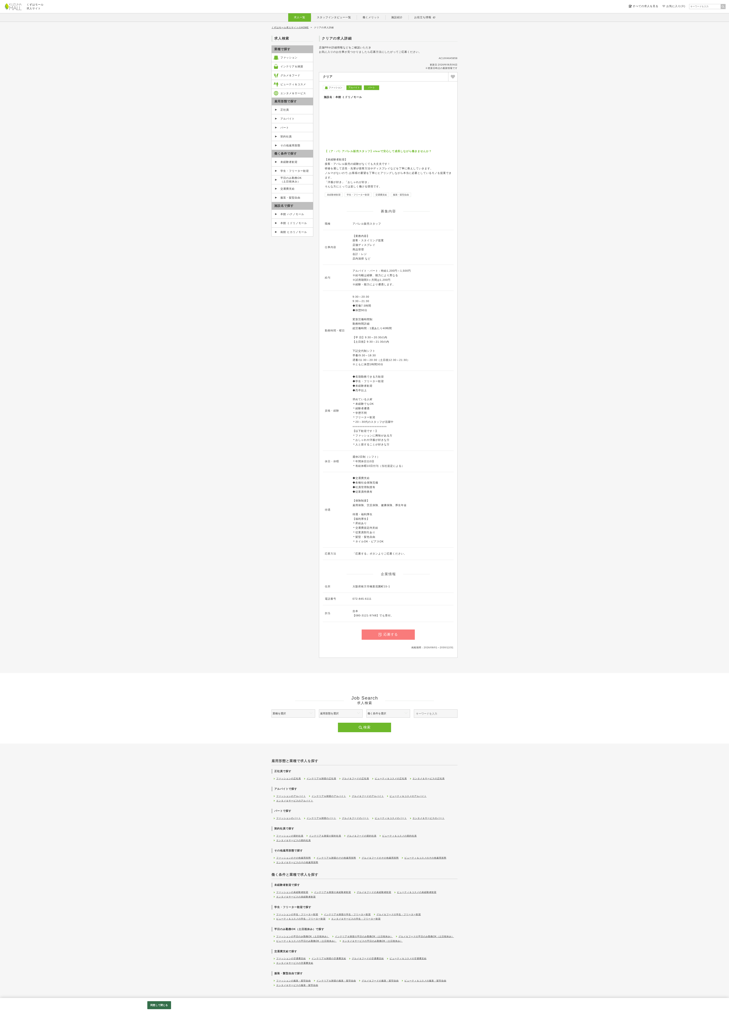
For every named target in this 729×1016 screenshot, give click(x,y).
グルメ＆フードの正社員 (355, 778)
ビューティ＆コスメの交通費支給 (408, 958)
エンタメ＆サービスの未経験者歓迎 (296, 896)
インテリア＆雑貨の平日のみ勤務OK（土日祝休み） (364, 936)
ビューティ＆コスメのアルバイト (408, 796)
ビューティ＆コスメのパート (391, 818)
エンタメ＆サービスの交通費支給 (294, 963)
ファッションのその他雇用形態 (293, 858)
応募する (390, 634)
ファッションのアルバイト (291, 796)
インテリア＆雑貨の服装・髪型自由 (336, 980)
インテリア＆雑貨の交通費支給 (329, 958)
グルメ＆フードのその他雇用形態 (380, 858)
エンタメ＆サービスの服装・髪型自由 (297, 985)
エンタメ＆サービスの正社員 (429, 778)
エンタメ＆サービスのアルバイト (294, 800)
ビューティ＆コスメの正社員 (391, 778)
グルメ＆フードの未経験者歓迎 (374, 892)
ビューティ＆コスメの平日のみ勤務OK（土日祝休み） (306, 941)
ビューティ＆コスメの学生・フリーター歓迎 (301, 918)
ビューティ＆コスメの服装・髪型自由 (425, 980)
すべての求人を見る (645, 6)
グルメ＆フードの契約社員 (361, 836)
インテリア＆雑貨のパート (321, 818)
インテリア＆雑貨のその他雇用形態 (336, 858)
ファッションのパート (288, 818)
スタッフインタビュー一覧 (334, 17)
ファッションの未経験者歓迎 (292, 892)
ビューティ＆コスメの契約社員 (399, 836)
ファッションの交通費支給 (291, 958)
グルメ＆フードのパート (355, 818)
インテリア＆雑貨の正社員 (321, 778)
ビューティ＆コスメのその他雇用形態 (425, 858)
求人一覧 (299, 17)
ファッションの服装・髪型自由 (293, 980)
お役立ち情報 (422, 17)
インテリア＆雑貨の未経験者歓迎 (332, 892)
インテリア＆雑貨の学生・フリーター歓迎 (347, 914)
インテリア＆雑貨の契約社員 (325, 836)
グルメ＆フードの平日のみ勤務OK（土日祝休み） (426, 936)
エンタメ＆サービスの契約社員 (293, 840)
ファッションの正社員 (288, 778)
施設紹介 (397, 17)
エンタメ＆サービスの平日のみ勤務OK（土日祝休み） (372, 941)
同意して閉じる (159, 1005)
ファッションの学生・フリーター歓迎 (297, 914)
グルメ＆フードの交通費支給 (368, 958)
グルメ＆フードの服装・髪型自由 (380, 980)
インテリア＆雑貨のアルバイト (329, 796)
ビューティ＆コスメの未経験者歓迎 (416, 892)
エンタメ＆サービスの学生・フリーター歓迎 (356, 918)
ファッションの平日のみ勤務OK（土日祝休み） (302, 936)
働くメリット (371, 17)
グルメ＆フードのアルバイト (368, 796)
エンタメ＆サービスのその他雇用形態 (297, 862)
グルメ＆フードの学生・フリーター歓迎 (398, 914)
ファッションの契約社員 (289, 836)
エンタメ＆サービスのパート (429, 818)
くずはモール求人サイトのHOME (290, 27)
